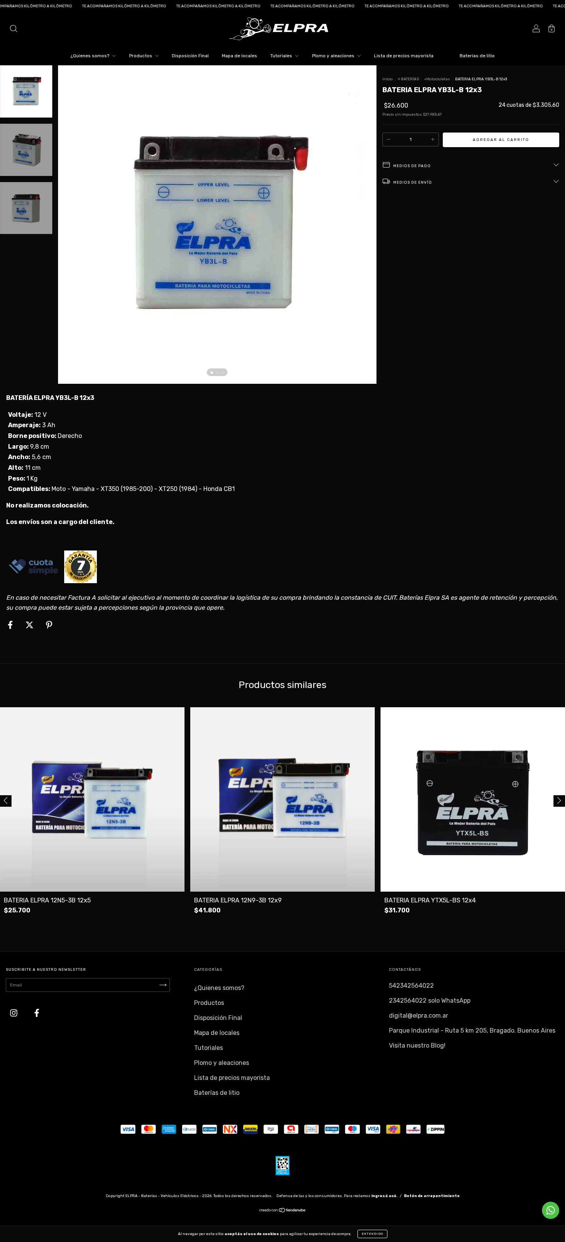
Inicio (387, 79)
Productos (141, 55)
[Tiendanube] (283, 1211)
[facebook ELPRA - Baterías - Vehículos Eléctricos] (37, 1013)
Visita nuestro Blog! (417, 1045)
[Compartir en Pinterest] (49, 625)
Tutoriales (281, 55)
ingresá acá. (384, 1196)
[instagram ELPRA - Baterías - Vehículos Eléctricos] (14, 1013)
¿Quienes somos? (90, 55)
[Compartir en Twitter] (30, 625)
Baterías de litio (477, 55)
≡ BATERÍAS (408, 79)
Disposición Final (190, 55)
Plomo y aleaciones (334, 55)
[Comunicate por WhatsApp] (550, 1210)
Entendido (372, 1233)
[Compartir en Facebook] (11, 625)
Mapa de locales (239, 55)
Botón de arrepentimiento (432, 1196)
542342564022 (411, 985)
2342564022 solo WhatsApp (429, 1000)
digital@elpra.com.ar (418, 1015)
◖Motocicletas (437, 79)
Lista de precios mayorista (404, 55)
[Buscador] (13, 29)
